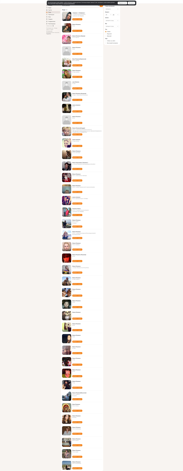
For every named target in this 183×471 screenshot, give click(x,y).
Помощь (55, 28)
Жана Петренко (76, 404)
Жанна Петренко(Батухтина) (79, 392)
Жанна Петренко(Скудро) (78, 128)
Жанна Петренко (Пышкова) (79, 254)
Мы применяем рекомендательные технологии (52, 32)
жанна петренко (76, 105)
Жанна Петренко (76, 24)
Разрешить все (122, 3)
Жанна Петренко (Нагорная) (79, 93)
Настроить (131, 3)
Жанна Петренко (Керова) (78, 36)
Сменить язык (49, 25)
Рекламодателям (49, 28)
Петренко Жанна (76, 208)
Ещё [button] (51, 29)
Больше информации (69, 3)
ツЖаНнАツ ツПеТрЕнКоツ (78, 13)
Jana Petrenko (75, 82)
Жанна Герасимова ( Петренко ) (80, 162)
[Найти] (101, 6)
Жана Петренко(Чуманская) (79, 59)
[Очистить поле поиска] (98, 5)
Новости (48, 29)
